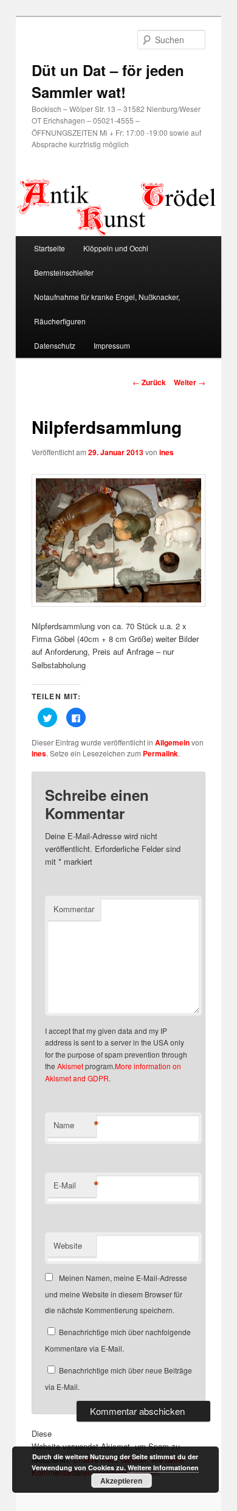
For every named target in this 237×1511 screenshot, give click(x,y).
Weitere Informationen (163, 1467)
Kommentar (73, 909)
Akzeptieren (121, 1480)
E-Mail (74, 1185)
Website (67, 1245)
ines (166, 452)
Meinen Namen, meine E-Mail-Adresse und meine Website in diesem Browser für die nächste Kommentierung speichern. (116, 1293)
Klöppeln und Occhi (115, 248)
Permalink (160, 753)
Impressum (112, 345)
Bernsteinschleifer (64, 272)
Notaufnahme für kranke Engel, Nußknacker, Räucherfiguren (107, 308)
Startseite (49, 248)
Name (74, 1125)
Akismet (70, 1066)
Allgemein (172, 742)
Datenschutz (54, 345)
